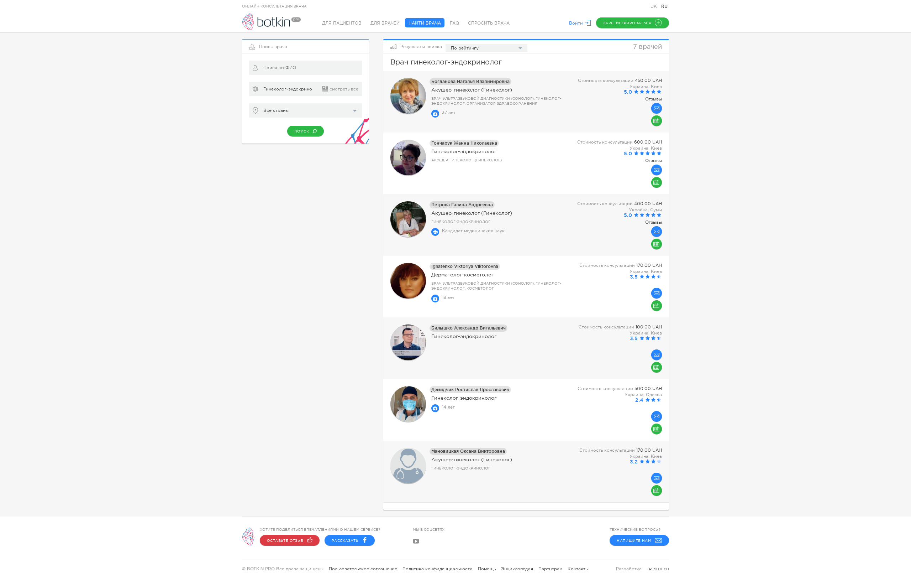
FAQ (454, 23)
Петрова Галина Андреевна (462, 204)
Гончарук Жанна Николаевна (464, 143)
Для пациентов (342, 23)
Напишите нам (634, 541)
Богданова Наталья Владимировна (470, 81)
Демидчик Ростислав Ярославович (470, 389)
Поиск (301, 131)
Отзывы (653, 99)
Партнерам (550, 568)
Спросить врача (489, 23)
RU (664, 6)
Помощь (487, 568)
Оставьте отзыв (285, 541)
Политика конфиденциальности (437, 568)
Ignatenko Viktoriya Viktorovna (464, 266)
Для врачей (385, 23)
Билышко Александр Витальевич (468, 328)
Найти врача (425, 23)
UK (654, 6)
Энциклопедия (517, 568)
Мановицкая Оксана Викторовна (468, 451)
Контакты (578, 568)
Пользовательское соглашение (363, 568)
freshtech (658, 569)
